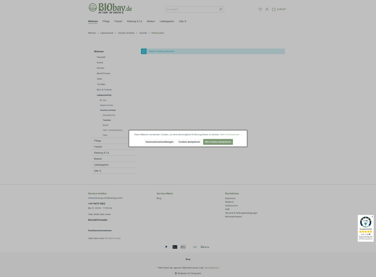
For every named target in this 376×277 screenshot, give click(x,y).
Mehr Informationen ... (231, 134)
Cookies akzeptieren (189, 142)
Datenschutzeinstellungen (159, 142)
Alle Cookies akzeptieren (218, 142)
